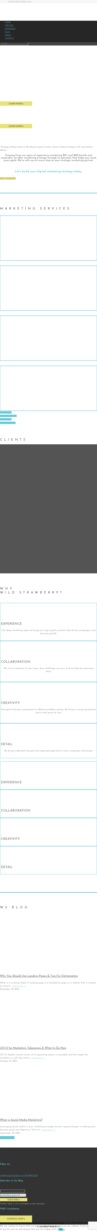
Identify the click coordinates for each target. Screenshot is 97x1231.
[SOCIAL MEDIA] (48, 288)
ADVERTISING (8, 423)
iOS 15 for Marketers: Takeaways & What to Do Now (33, 1048)
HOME (7, 22)
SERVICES (9, 25)
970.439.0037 (31, 1175)
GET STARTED (8, 178)
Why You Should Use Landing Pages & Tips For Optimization (39, 976)
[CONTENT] (48, 338)
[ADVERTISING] (48, 388)
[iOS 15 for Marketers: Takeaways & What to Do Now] (38, 1041)
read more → (19, 986)
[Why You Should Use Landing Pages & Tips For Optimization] (38, 969)
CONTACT (9, 38)
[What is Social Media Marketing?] (38, 1113)
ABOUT (8, 35)
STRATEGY (6, 412)
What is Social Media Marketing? (21, 1120)
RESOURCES (10, 29)
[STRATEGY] (48, 238)
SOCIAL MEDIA (8, 416)
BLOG (7, 32)
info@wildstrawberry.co (19, 1)
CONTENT (5, 419)
